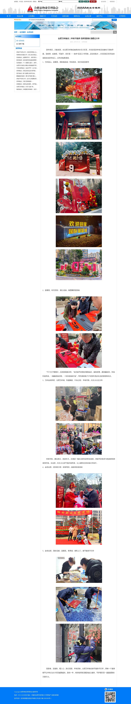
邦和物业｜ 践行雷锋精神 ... (24, 81)
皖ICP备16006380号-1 (44, 698)
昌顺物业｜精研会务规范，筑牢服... (26, 84)
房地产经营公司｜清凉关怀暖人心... (26, 52)
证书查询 (122, 16)
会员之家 (88, 16)
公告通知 (31, 16)
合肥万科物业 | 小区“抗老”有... (25, 86)
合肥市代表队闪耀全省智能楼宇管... (26, 65)
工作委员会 (111, 16)
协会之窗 (20, 16)
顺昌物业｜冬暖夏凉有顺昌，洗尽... (26, 89)
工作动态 (54, 16)
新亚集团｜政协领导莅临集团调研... (26, 60)
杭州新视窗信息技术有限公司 (29, 698)
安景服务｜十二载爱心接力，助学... (26, 62)
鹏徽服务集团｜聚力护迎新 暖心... (26, 76)
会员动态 (21, 40)
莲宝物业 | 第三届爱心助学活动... (26, 73)
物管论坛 (77, 16)
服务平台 (100, 16)
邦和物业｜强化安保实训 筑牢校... (26, 70)
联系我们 (112, 1)
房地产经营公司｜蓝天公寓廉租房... (26, 78)
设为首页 (103, 1)
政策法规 (65, 16)
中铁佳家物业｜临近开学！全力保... (26, 68)
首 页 (9, 16)
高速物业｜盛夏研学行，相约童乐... (26, 57)
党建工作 (43, 16)
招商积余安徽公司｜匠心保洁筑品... (26, 55)
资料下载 (21, 44)
